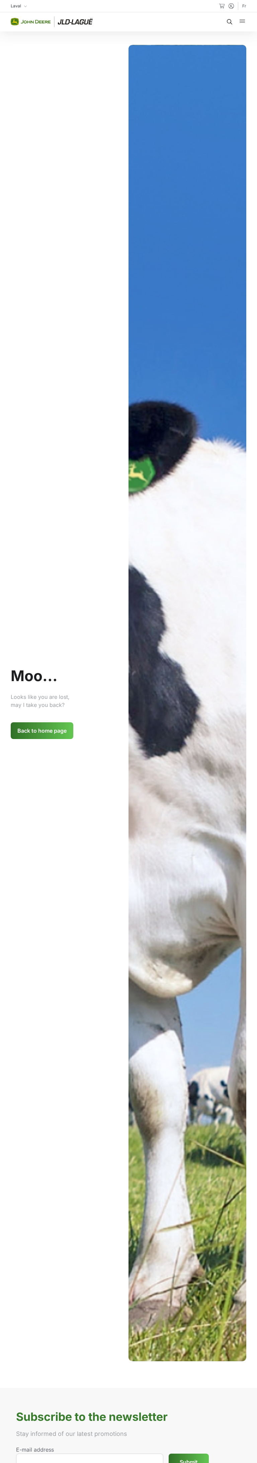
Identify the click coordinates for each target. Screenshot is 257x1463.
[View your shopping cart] (222, 6)
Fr (244, 5)
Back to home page (42, 730)
